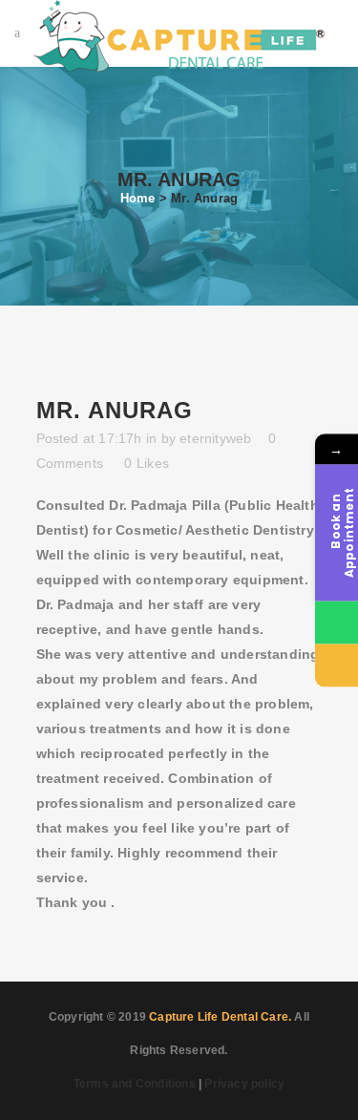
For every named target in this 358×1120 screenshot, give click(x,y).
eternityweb (215, 438)
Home (138, 198)
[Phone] (336, 665)
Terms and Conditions (135, 1083)
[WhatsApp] (336, 622)
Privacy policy (244, 1083)
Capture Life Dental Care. (220, 1017)
